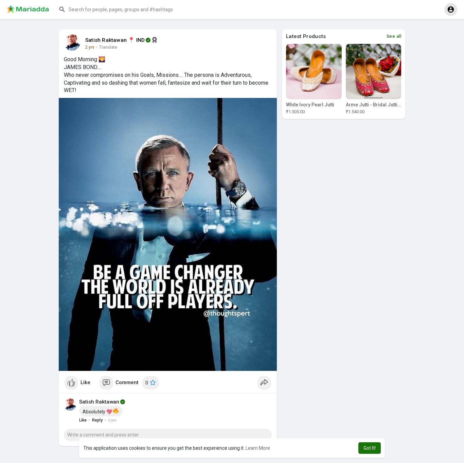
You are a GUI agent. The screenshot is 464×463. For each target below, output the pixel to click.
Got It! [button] (369, 448)
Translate (108, 47)
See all (394, 36)
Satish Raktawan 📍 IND (115, 40)
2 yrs (89, 47)
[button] (124, 9)
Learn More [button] (258, 448)
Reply (97, 420)
